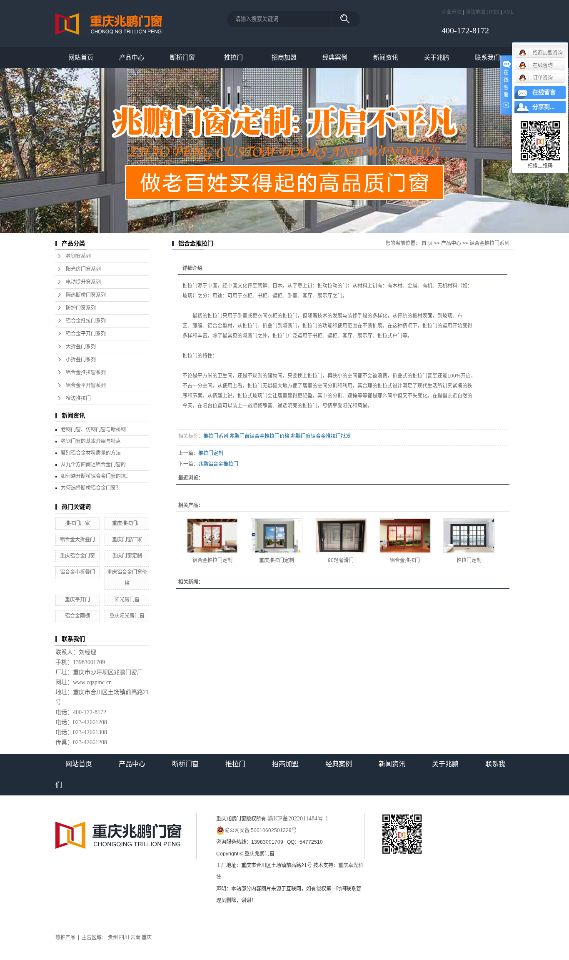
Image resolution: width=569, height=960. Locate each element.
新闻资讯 (385, 57)
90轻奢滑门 (341, 560)
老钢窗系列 (78, 256)
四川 (124, 937)
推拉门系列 (215, 436)
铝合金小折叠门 (77, 572)
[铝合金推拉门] (405, 535)
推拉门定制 (210, 453)
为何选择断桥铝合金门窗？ (91, 488)
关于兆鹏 (436, 57)
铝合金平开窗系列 (86, 385)
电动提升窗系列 (83, 282)
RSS (494, 12)
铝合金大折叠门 (77, 539)
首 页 (427, 243)
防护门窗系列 (81, 308)
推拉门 (233, 57)
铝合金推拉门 (405, 560)
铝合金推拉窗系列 (86, 372)
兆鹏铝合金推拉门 (218, 464)
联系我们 (487, 57)
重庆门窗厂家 (127, 539)
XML (508, 12)
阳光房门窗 (127, 599)
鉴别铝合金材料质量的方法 (91, 453)
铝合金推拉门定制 (212, 560)
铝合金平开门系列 (86, 334)
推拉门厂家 (77, 523)
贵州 (113, 937)
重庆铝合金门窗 (77, 556)
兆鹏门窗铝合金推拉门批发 (321, 436)
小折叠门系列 (81, 359)
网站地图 (475, 12)
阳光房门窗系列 (83, 269)
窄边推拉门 (78, 398)
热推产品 (65, 937)
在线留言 (544, 92)
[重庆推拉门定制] (276, 535)
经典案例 (334, 57)
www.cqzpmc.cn (92, 682)
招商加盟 (284, 57)
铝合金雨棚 (77, 616)
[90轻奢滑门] (341, 535)
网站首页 (80, 57)
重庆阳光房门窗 (127, 616)
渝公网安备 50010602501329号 (261, 830)
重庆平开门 (77, 599)
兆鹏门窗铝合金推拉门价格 (259, 436)
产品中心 (131, 57)
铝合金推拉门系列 (86, 321)
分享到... (543, 107)
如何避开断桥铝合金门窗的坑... (95, 476)
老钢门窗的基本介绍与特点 (91, 441)
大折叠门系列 (81, 347)
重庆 (147, 937)
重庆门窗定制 (127, 556)
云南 (135, 937)
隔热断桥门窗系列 (86, 295)
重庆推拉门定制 (276, 560)
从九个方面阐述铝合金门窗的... (95, 465)
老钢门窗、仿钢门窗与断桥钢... (95, 429)
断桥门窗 (182, 57)
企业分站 (452, 12)
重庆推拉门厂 (127, 523)
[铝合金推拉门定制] (212, 535)
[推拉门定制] (469, 535)
